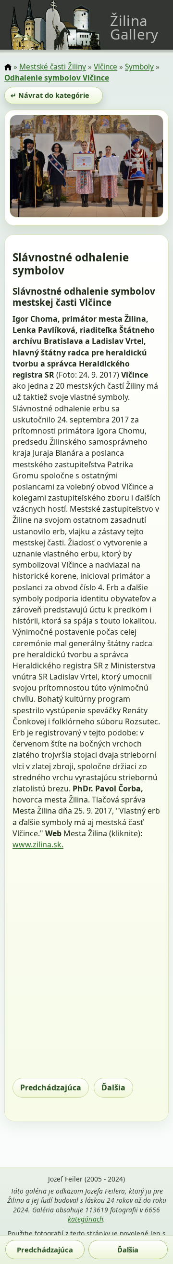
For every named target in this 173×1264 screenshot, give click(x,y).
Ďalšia (113, 1087)
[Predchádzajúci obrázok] (33, 168)
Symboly (139, 67)
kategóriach (85, 1218)
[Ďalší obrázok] (140, 168)
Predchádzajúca (50, 1087)
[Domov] (8, 67)
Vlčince (105, 67)
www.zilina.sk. (37, 844)
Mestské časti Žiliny (52, 67)
